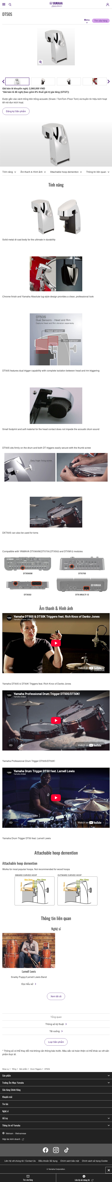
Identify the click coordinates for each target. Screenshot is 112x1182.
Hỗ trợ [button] (5, 1118)
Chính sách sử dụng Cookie (95, 1160)
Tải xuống (54, 1031)
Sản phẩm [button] (6, 1075)
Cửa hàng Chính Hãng (11, 1089)
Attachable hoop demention (64, 171)
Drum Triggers (36, 1069)
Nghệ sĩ (5, 1111)
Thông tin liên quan (96, 171)
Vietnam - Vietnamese (16, 1133)
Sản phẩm (23, 1069)
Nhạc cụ (5, 1069)
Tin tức (5, 1104)
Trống (14, 1069)
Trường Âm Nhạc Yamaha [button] (13, 1082)
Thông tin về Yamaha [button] (11, 1125)
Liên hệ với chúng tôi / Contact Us (20, 1160)
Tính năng (7, 171)
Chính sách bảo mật (69, 1160)
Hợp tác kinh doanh (11, 1139)
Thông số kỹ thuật (54, 1024)
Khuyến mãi (7, 1097)
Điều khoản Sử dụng (47, 1160)
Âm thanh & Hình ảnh (31, 171)
